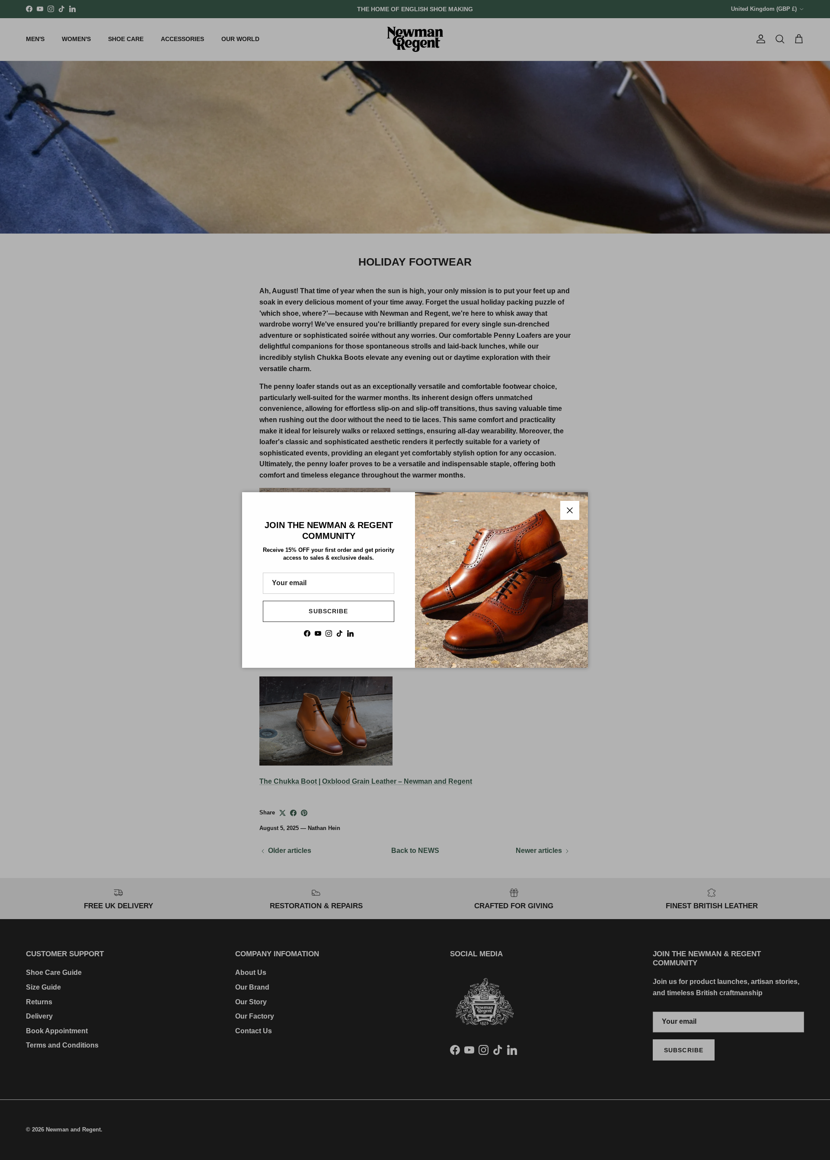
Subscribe (328, 611)
